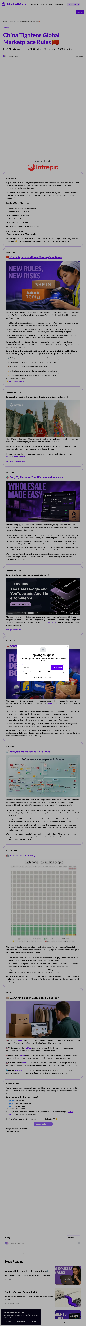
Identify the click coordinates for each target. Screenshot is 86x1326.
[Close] (67, 646)
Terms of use (53, 672)
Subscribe (57, 667)
